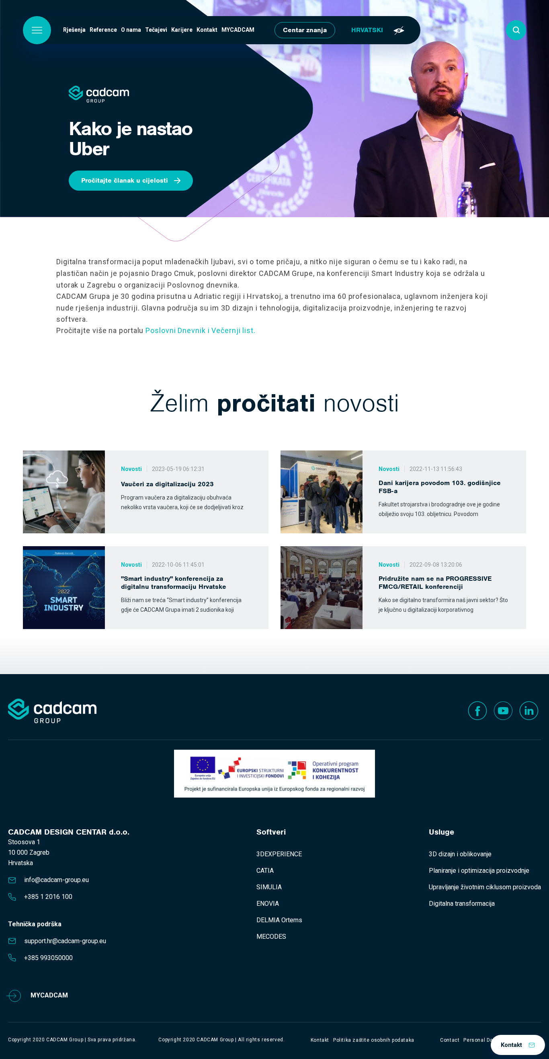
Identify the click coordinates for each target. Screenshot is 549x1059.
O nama (131, 30)
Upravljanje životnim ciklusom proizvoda (485, 887)
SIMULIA (269, 887)
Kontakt (207, 30)
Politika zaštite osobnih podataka (373, 1040)
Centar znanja (305, 30)
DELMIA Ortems (279, 920)
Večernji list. (233, 330)
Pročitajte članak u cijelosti (124, 180)
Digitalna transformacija (462, 903)
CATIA (265, 870)
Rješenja (74, 30)
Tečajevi (156, 30)
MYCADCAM (237, 30)
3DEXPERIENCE (279, 854)
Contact (449, 1040)
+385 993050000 (48, 958)
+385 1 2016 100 (48, 897)
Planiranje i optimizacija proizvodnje (479, 870)
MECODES (271, 936)
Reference (103, 30)
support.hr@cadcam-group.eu (65, 941)
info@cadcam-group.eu (56, 880)
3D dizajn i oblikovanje (460, 854)
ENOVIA (267, 903)
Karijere (182, 30)
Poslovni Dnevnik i (177, 330)
